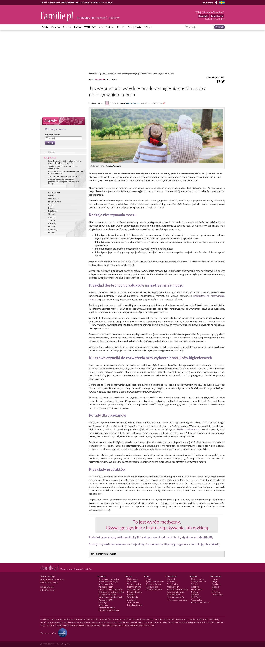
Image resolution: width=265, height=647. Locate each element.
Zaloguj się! (203, 16)
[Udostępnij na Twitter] (223, 81)
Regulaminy (172, 584)
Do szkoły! (52, 226)
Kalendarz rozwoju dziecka (110, 597)
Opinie (149, 579)
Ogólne (51, 195)
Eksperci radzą (134, 584)
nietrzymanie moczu (106, 553)
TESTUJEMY (90, 27)
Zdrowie (121, 27)
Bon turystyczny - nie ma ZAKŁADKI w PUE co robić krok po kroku (65, 172)
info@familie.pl (47, 590)
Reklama (171, 581)
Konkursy (55, 27)
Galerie (215, 586)
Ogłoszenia (132, 579)
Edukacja (102, 602)
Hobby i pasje (152, 586)
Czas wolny (52, 230)
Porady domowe (135, 605)
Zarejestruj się (217, 16)
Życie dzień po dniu (155, 581)
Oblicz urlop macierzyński (110, 589)
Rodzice (77, 27)
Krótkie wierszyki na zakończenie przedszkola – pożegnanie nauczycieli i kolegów (63, 182)
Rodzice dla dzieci (106, 607)
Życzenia (216, 592)
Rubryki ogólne (134, 586)
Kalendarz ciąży (105, 584)
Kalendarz (103, 605)
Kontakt (171, 579)
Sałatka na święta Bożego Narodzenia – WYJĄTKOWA (63, 167)
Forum (215, 579)
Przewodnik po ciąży (108, 581)
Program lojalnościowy (177, 589)
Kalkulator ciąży (105, 586)
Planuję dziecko (135, 27)
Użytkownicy (133, 602)
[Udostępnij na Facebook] (218, 81)
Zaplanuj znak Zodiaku (108, 610)
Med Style (52, 233)
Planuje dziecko (54, 202)
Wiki (214, 589)
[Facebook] (216, 3)
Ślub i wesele (53, 198)
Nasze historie (54, 192)
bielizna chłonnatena (188, 429)
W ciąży (148, 27)
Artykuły (51, 152)
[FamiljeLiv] (222, 2)
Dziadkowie (52, 211)
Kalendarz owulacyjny (108, 579)
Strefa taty (132, 599)
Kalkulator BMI (105, 599)
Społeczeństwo (153, 584)
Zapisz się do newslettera (215, 19)
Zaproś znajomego (175, 592)
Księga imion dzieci (107, 594)
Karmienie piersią (106, 27)
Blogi (214, 581)
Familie (45, 27)
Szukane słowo (52, 134)
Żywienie (52, 217)
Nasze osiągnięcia (175, 597)
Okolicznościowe (154, 589)
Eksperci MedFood (200, 602)
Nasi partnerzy (174, 594)
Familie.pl (99, 79)
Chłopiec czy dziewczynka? (111, 592)
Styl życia (67, 27)
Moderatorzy (173, 586)
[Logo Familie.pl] (56, 16)
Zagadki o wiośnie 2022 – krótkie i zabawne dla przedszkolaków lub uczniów (64, 162)
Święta (194, 592)
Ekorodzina (132, 581)
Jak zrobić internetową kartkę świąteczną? (64, 176)
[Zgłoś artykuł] (164, 103)
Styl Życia (195, 597)
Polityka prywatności (177, 599)
